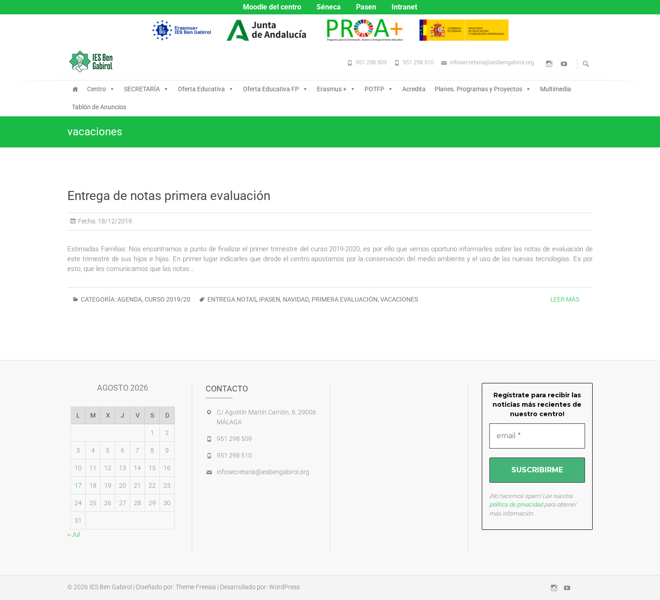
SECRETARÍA (142, 89)
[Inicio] (75, 89)
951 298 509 (371, 62)
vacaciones (399, 299)
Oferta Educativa (201, 89)
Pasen (366, 7)
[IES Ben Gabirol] (93, 61)
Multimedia (555, 89)
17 (78, 485)
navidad (296, 299)
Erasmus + (332, 89)
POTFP (374, 89)
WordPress (284, 587)
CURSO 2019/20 (167, 299)
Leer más (564, 299)
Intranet (404, 7)
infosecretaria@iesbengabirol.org (492, 62)
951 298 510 (418, 62)
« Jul (73, 534)
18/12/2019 (114, 221)
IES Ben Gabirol (110, 587)
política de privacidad (516, 504)
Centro (96, 89)
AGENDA (129, 299)
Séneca (329, 7)
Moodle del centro (272, 7)
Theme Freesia (196, 587)
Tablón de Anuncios (99, 107)
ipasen (269, 299)
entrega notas (231, 299)
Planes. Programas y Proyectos (478, 89)
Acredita (414, 89)
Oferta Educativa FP (271, 89)
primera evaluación (345, 299)
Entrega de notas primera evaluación (168, 195)
